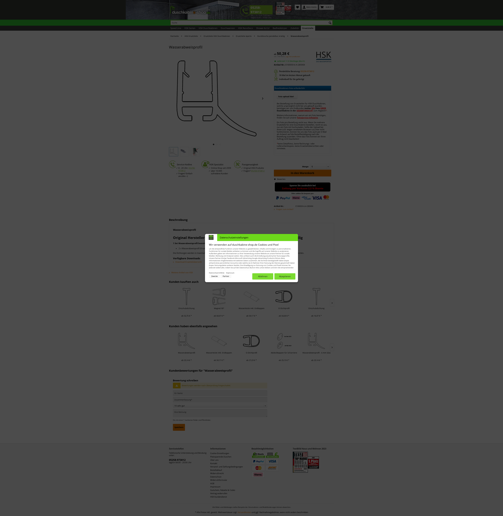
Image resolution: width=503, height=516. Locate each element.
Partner (226, 276)
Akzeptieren (285, 276)
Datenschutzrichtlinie (217, 273)
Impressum (230, 273)
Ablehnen (262, 276)
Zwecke (214, 276)
